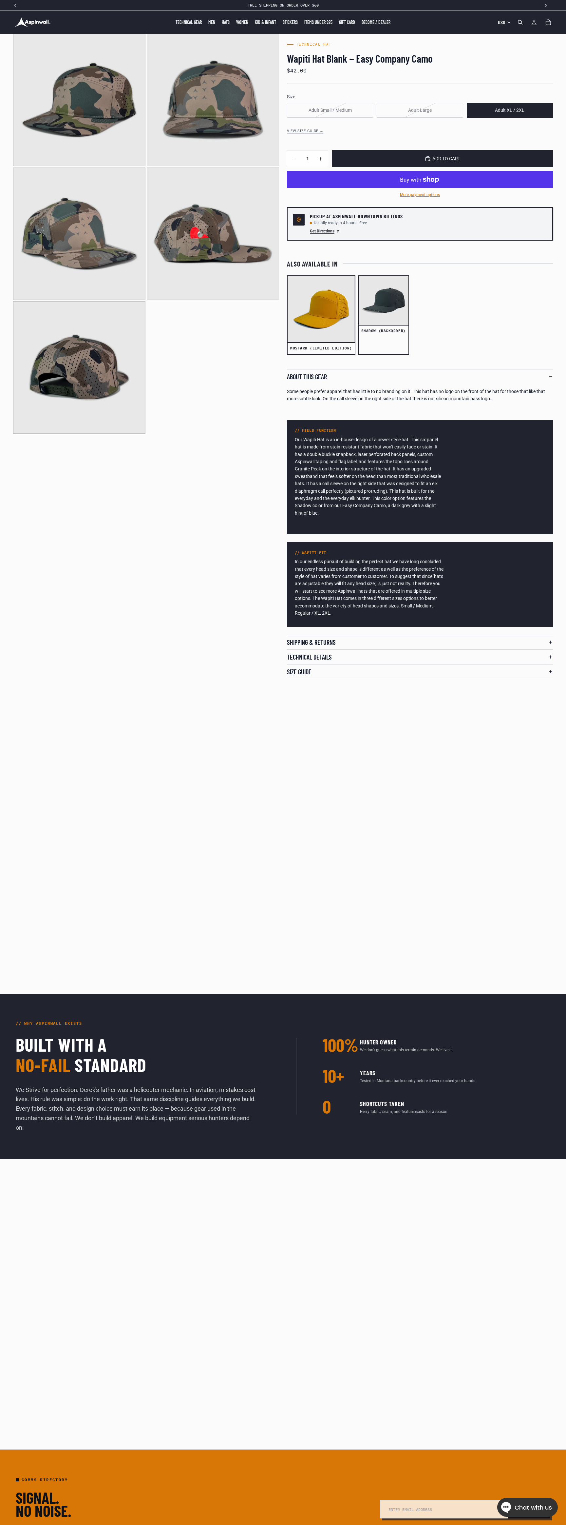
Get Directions (322, 231)
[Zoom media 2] (213, 100)
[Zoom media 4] (213, 234)
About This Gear (307, 377)
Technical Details (309, 657)
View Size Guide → (305, 131)
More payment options (420, 194)
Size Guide (299, 672)
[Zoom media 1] (79, 100)
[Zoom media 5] (79, 367)
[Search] (520, 22)
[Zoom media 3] (79, 234)
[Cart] (548, 22)
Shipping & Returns (311, 642)
